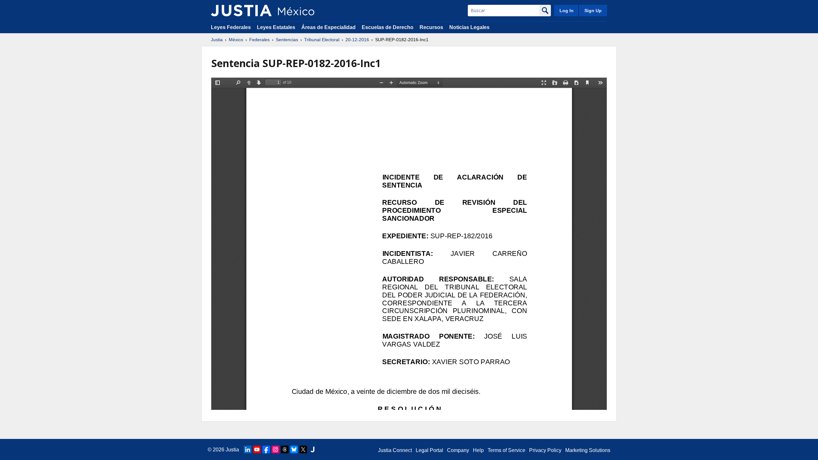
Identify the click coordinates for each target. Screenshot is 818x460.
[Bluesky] (294, 449)
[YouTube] (257, 449)
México (236, 39)
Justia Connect (395, 450)
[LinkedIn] (247, 449)
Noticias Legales (469, 27)
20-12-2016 (357, 39)
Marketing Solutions (587, 450)
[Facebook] (266, 449)
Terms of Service (506, 450)
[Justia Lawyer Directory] (312, 449)
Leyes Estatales (276, 27)
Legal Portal (429, 450)
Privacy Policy (545, 450)
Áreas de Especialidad (328, 27)
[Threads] (285, 449)
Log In (566, 10)
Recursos (431, 27)
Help (478, 450)
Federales (259, 39)
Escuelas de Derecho (387, 27)
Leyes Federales (231, 27)
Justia (217, 39)
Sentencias (287, 39)
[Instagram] (275, 449)
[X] (303, 449)
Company (458, 450)
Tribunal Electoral (321, 39)
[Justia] (241, 10)
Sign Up (593, 10)
